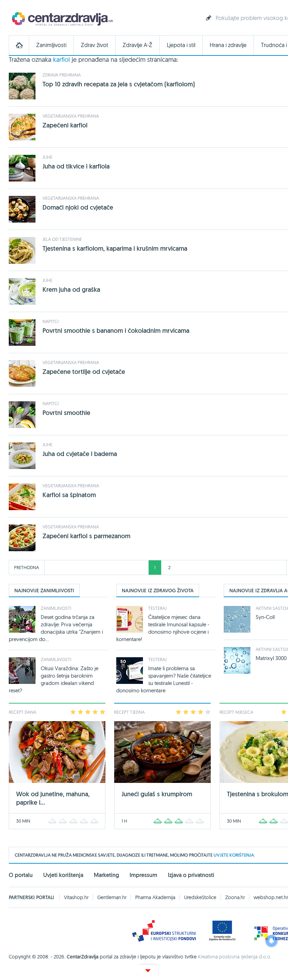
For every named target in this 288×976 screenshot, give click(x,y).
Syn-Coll (265, 617)
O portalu (21, 875)
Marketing (106, 875)
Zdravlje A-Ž (137, 45)
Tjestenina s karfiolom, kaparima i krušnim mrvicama (114, 248)
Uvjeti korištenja (63, 875)
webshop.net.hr (271, 897)
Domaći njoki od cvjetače (77, 207)
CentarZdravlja (61, 18)
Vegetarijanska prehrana (70, 116)
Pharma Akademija (155, 897)
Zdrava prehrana (61, 75)
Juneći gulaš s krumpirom (157, 794)
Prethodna (26, 567)
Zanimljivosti (51, 45)
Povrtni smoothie (66, 413)
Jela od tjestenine (62, 239)
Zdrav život (94, 45)
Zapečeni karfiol (64, 125)
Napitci (50, 321)
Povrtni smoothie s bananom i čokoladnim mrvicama (115, 331)
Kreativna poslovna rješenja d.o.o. (234, 957)
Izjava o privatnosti (191, 875)
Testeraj (157, 608)
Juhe (47, 157)
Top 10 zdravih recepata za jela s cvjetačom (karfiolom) (118, 84)
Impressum (143, 875)
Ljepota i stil (181, 45)
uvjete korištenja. (234, 855)
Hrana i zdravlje (228, 45)
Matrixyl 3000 (271, 658)
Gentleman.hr (111, 897)
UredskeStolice (200, 897)
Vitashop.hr (76, 897)
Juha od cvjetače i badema (79, 454)
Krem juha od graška (71, 289)
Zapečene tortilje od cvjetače (83, 372)
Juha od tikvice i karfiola (76, 166)
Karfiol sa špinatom (69, 495)
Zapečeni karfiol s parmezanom (86, 536)
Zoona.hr (235, 897)
